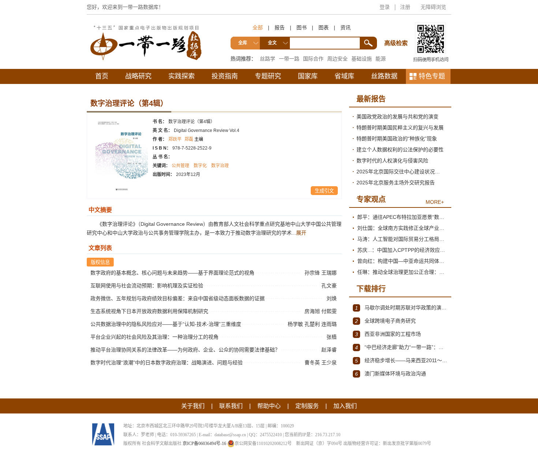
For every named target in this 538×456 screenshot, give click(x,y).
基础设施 (361, 59)
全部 (258, 27)
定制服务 (307, 406)
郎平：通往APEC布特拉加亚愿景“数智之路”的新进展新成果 (402, 217)
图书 (301, 27)
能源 (381, 59)
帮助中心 (269, 406)
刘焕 (332, 298)
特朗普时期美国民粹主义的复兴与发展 (400, 127)
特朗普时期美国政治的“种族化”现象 (396, 138)
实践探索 (181, 76)
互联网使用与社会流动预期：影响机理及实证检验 (146, 285)
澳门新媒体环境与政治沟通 (390, 374)
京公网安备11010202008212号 (263, 443)
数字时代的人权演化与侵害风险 (392, 160)
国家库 (308, 76)
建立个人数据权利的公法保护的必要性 (400, 149)
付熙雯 (329, 311)
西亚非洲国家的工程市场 (388, 334)
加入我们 (345, 406)
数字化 (200, 165)
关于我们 (193, 406)
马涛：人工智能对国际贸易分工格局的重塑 (402, 239)
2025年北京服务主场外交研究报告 (395, 182)
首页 (101, 76)
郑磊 (193, 139)
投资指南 (225, 76)
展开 (301, 233)
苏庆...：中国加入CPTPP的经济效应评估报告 (402, 250)
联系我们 (231, 406)
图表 (323, 27)
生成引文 (324, 191)
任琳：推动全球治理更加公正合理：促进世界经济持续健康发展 (402, 272)
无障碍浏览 (433, 7)
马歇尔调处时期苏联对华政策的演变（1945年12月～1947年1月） (401, 308)
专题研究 (268, 76)
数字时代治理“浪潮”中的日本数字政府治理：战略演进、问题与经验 (166, 362)
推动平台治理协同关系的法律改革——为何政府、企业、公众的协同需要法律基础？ (185, 350)
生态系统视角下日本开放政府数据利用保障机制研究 (149, 311)
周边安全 (337, 59)
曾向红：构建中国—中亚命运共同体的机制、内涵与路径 (402, 261)
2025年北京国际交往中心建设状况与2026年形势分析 (402, 171)
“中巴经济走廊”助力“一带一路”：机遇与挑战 (401, 347)
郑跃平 (175, 139)
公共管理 (180, 165)
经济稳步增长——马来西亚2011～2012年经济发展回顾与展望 (401, 360)
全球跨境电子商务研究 (385, 321)
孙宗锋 (313, 273)
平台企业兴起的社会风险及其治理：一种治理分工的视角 (154, 337)
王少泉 (329, 362)
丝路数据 (384, 76)
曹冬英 (313, 362)
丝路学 (267, 59)
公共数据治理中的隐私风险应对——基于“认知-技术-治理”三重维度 (165, 324)
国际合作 (313, 59)
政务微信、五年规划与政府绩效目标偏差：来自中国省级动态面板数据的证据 (177, 298)
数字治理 (220, 165)
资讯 (345, 27)
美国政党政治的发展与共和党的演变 (397, 116)
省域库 (344, 76)
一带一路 (289, 59)
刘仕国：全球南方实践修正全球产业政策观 (402, 228)
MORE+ (435, 202)
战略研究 (138, 76)
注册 (405, 7)
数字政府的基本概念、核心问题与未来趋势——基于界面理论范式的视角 (172, 273)
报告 (279, 27)
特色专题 (432, 76)
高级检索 (397, 29)
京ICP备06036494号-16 (204, 443)
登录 (385, 7)
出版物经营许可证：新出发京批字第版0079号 (387, 443)
